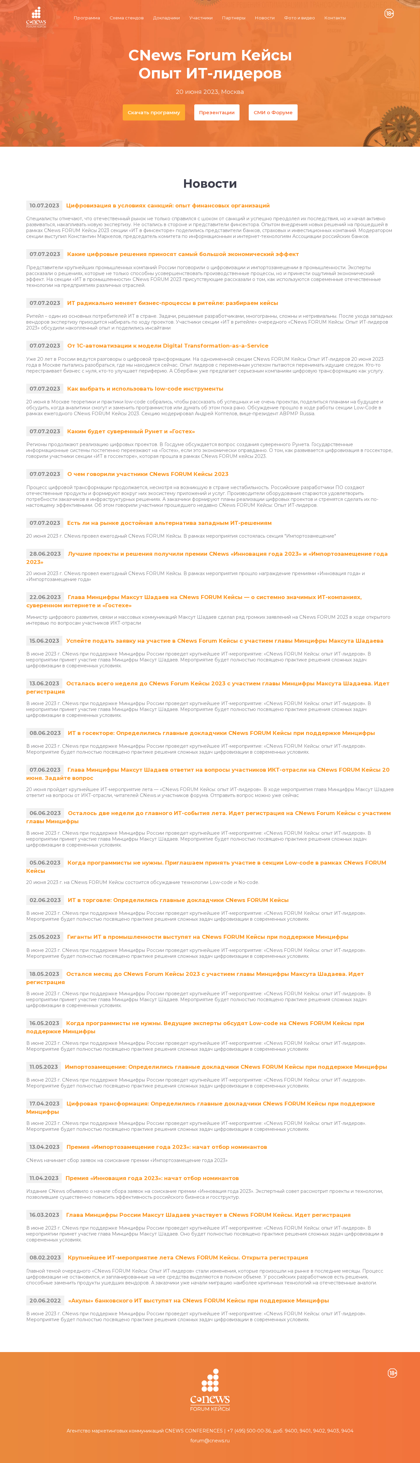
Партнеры (233, 17)
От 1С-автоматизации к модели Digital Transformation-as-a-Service (167, 345)
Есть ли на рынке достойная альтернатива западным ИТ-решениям (169, 523)
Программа (87, 17)
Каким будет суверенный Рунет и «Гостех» (131, 431)
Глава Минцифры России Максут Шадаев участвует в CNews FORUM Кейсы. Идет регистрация (208, 1215)
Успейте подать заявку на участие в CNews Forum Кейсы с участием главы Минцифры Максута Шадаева (225, 640)
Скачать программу (154, 112)
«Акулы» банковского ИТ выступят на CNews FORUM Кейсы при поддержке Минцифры (198, 1300)
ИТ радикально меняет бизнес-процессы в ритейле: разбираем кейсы (172, 303)
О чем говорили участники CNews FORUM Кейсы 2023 (147, 474)
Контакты (335, 17)
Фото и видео (299, 17)
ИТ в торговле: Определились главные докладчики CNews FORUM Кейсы (178, 900)
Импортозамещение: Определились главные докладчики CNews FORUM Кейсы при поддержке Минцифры (226, 1067)
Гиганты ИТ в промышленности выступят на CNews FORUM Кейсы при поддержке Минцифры (207, 937)
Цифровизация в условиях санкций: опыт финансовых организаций (168, 205)
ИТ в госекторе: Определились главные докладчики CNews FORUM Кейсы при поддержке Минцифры (221, 733)
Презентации (217, 112)
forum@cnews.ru (210, 1441)
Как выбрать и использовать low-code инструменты (145, 388)
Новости (265, 17)
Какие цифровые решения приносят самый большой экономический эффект (183, 254)
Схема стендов (127, 17)
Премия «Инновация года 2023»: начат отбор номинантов (152, 1178)
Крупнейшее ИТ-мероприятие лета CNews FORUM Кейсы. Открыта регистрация (188, 1257)
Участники (201, 17)
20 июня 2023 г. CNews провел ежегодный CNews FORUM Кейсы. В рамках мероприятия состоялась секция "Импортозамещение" (181, 536)
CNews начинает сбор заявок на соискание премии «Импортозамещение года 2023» (127, 1160)
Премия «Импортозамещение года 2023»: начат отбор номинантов (167, 1147)
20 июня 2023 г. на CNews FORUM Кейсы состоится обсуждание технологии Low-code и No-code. (142, 882)
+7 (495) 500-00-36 (249, 1431)
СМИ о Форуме (273, 112)
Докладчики (166, 17)
